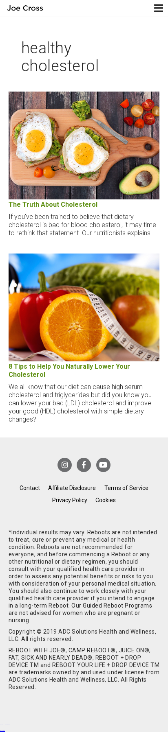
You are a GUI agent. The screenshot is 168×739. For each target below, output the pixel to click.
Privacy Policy (69, 500)
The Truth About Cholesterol (53, 204)
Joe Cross (25, 8)
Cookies (105, 500)
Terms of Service (126, 488)
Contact (30, 488)
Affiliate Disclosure (72, 488)
